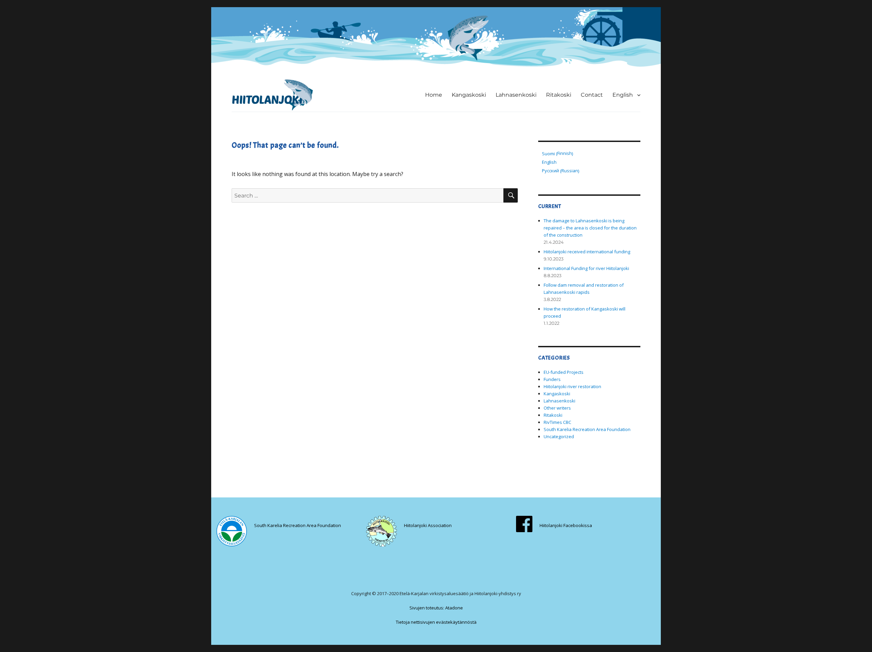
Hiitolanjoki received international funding (587, 252)
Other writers (557, 408)
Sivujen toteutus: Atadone (436, 608)
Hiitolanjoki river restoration (572, 386)
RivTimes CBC (557, 422)
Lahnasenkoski (516, 95)
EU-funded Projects (563, 372)
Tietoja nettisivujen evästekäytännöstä (436, 622)
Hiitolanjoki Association (428, 525)
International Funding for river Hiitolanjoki (586, 268)
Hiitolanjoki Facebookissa (566, 525)
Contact (592, 95)
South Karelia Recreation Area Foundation (587, 429)
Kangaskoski (469, 95)
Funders (552, 379)
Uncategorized (559, 436)
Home (433, 95)
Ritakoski (558, 95)
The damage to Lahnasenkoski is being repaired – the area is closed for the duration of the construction (590, 228)
